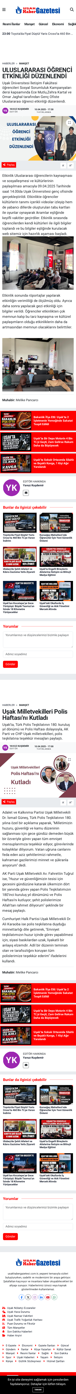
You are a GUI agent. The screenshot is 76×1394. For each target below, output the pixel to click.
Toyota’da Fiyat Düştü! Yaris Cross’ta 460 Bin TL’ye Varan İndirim (38, 33)
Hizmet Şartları (56, 1361)
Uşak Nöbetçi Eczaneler (21, 1308)
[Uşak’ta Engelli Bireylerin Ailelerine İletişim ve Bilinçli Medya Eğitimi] (56, 556)
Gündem (11, 1349)
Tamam (38, 1390)
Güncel (43, 24)
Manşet (29, 24)
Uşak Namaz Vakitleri (20, 1316)
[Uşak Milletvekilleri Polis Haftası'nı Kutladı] (38, 775)
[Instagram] (35, 1297)
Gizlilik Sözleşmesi (30, 1361)
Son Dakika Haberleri (19, 1331)
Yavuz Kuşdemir (33, 485)
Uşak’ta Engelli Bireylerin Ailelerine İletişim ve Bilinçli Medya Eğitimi (55, 572)
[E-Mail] (26, 493)
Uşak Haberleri (25, 1357)
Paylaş (11, 164)
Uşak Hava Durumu (18, 1311)
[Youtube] (48, 1297)
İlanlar (24, 1349)
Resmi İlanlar (11, 24)
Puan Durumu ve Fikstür (21, 1323)
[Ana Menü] (4, 9)
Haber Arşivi (14, 1335)
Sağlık (45, 1353)
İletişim (58, 1357)
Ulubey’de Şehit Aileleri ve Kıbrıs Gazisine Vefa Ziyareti (19, 570)
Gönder (10, 664)
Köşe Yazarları (42, 1349)
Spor (8, 1357)
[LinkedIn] (41, 1297)
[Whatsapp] (54, 1297)
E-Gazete (11, 1345)
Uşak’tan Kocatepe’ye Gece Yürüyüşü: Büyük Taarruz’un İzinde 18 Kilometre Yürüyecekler (18, 607)
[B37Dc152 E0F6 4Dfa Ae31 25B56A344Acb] (38, 364)
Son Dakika (61, 1353)
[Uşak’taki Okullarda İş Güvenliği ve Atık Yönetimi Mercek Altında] (56, 591)
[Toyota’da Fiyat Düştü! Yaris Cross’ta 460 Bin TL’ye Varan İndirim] (20, 522)
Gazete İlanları (46, 1345)
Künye (9, 1361)
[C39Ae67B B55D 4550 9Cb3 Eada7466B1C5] (38, 263)
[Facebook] (22, 1297)
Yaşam (44, 1357)
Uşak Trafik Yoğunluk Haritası (24, 1319)
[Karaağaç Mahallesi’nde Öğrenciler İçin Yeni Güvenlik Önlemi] (56, 522)
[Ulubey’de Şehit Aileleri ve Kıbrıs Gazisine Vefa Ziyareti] (20, 556)
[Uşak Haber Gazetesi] (37, 9)
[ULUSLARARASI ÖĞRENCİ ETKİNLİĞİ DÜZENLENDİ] (38, 138)
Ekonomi (58, 24)
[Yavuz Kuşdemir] (11, 487)
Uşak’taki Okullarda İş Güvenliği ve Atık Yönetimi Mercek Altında (54, 606)
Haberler (8, 63)
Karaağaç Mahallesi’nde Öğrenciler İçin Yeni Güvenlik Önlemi (56, 538)
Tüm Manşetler (16, 1327)
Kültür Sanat (64, 1349)
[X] (28, 1297)
